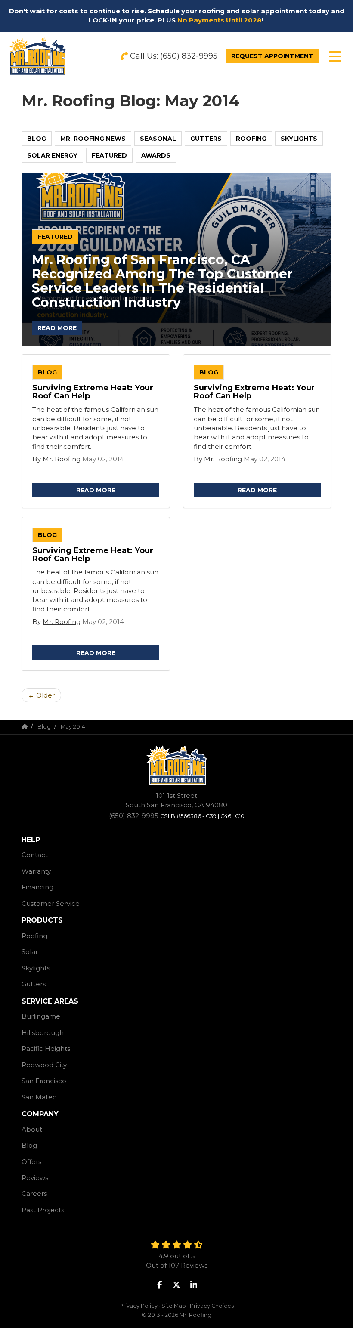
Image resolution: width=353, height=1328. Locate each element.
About (32, 1129)
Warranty (36, 871)
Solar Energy (52, 155)
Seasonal (158, 138)
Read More (57, 328)
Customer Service (51, 903)
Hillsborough (43, 1032)
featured (109, 155)
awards (155, 155)
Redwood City (44, 1065)
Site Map (173, 1306)
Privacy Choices (212, 1306)
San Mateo (39, 1097)
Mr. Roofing (62, 459)
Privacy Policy (138, 1306)
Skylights (299, 138)
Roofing (251, 138)
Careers (34, 1193)
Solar (30, 952)
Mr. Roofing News (93, 138)
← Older (41, 695)
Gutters (206, 138)
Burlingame (41, 1016)
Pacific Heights (46, 1048)
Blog (36, 138)
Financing (37, 887)
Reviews (35, 1178)
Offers (31, 1162)
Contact (35, 855)
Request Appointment (272, 56)
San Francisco (44, 1081)
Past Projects (43, 1210)
